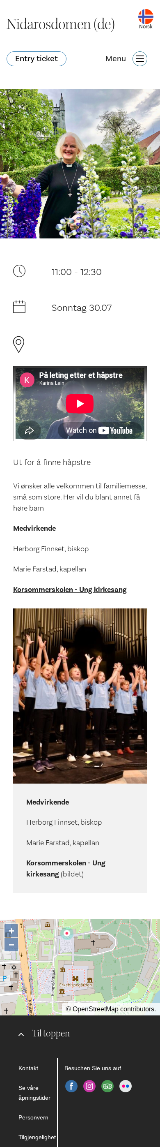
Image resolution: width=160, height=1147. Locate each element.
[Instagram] (89, 1086)
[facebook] (71, 1086)
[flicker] (126, 1086)
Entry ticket (36, 58)
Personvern (33, 1117)
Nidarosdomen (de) (61, 24)
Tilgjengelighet (37, 1137)
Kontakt (28, 1068)
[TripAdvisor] (107, 1086)
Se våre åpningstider (34, 1093)
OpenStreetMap (96, 1009)
